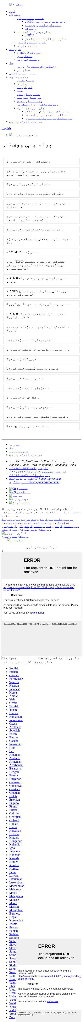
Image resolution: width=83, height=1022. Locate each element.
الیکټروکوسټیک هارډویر (36, 66)
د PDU (29, 35)
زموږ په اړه (18, 76)
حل (11, 63)
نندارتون (24, 56)
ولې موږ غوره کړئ (30, 108)
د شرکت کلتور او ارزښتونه (38, 104)
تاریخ (22, 83)
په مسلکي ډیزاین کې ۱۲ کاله (47, 111)
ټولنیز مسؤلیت (29, 97)
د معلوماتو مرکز (30, 18)
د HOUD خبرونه (29, 52)
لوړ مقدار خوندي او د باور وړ (48, 118)
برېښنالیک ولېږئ (15, 536)
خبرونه (15, 49)
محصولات (15, 14)
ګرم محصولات (12, 512)
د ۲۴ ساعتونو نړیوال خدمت (45, 114)
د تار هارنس (26, 45)
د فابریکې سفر (28, 94)
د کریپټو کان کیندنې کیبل (45, 38)
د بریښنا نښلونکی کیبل (32, 526)
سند (20, 90)
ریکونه (30, 28)
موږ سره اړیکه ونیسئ (25, 121)
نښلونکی (23, 70)
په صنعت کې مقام (29, 101)
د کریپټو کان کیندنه (33, 32)
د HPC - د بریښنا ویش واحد (45, 21)
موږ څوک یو (25, 80)
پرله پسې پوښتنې (22, 73)
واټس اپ (16, 540)
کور (12, 11)
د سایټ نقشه (11, 515)
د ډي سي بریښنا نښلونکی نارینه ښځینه (26, 528)
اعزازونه (24, 87)
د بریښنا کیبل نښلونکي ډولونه (29, 522)
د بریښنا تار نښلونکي (55, 519)
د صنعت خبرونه (28, 59)
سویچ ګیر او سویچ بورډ (43, 25)
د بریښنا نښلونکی (31, 42)
